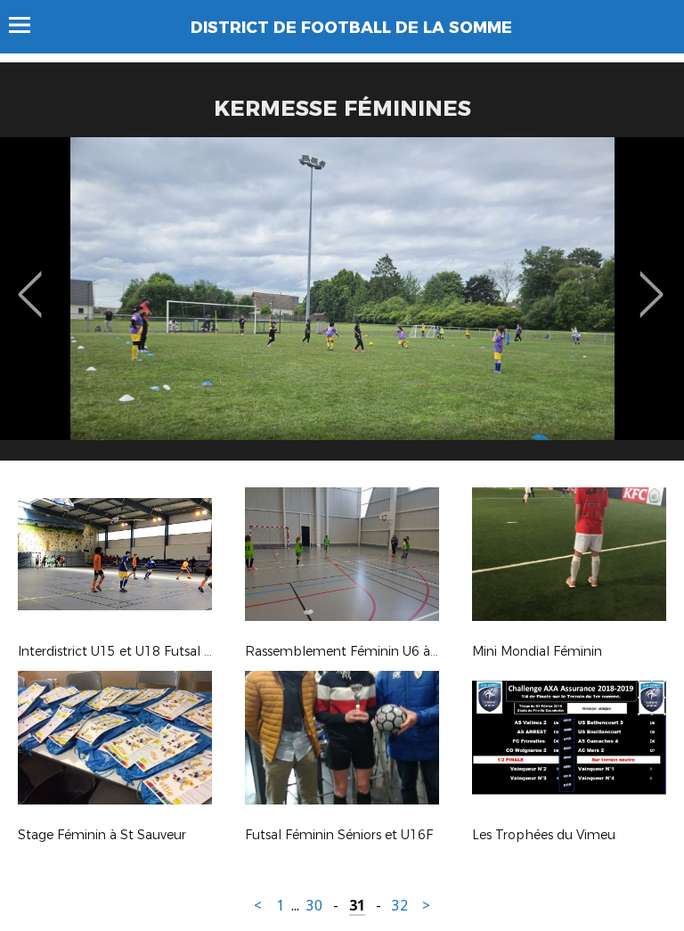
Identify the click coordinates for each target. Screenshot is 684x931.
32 (400, 905)
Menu (28, 25)
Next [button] (651, 281)
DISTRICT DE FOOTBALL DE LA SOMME (351, 27)
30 (314, 905)
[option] (342, 305)
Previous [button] (29, 281)
